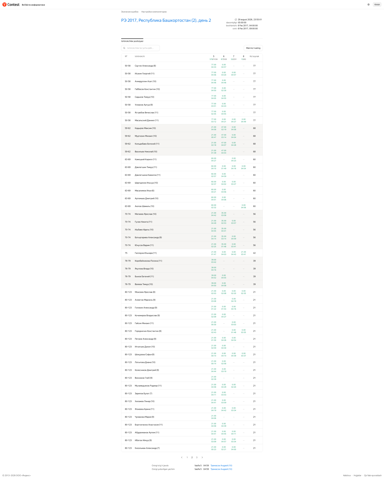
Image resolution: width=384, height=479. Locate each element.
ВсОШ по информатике (33, 5)
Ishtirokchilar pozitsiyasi (132, 41)
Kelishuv (347, 475)
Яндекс (26, 475)
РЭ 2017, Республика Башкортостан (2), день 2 (166, 20)
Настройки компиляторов (154, 12)
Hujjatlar (357, 475)
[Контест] (11, 4)
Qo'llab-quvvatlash (373, 475)
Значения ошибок (129, 12)
